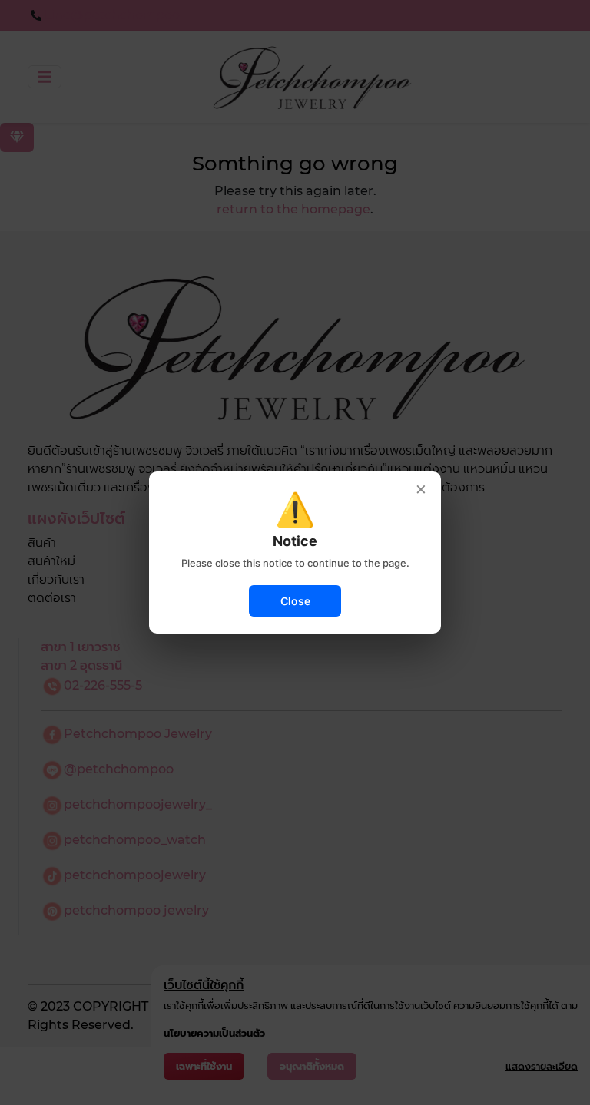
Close (295, 600)
